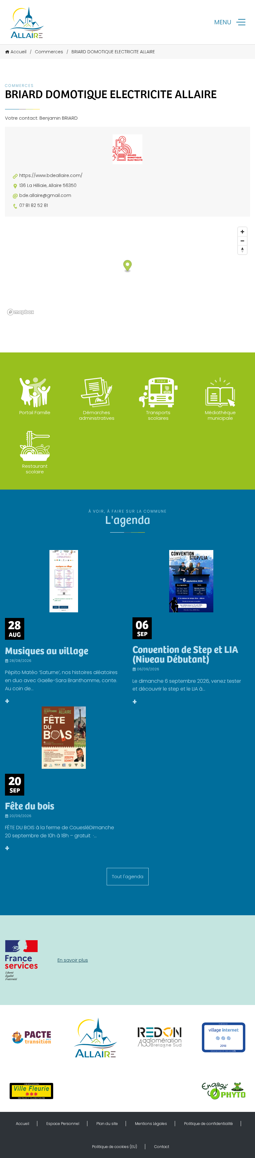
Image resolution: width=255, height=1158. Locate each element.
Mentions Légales (151, 1123)
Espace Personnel (62, 1123)
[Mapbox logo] (20, 312)
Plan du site (107, 1123)
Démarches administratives (96, 415)
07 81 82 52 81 (33, 205)
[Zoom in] (242, 231)
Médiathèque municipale (220, 415)
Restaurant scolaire (35, 469)
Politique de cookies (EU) (114, 1146)
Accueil (18, 52)
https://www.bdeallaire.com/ (50, 175)
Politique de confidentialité (208, 1123)
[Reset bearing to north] (242, 249)
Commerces (49, 52)
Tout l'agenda (127, 876)
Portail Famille (34, 412)
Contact (161, 1146)
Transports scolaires (158, 415)
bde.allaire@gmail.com (45, 195)
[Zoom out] (242, 240)
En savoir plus (73, 960)
